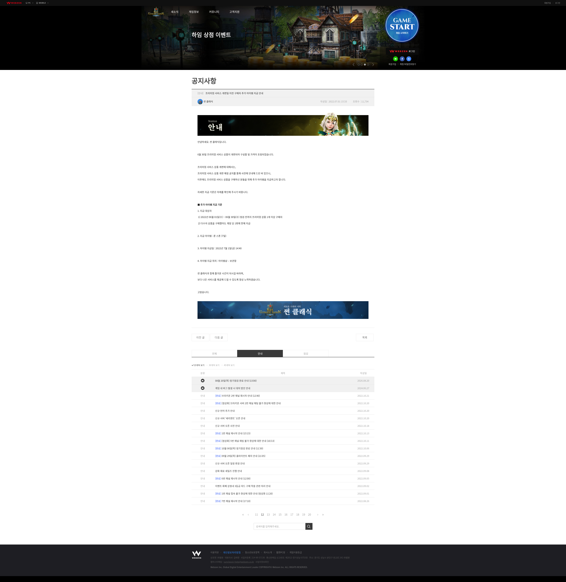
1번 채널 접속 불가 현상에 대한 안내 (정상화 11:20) (244, 493)
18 (297, 514)
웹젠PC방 (280, 552)
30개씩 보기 (214, 365)
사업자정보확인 (262, 561)
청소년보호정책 (252, 552)
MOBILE (42, 3)
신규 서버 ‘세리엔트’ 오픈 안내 (230, 418)
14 (274, 514)
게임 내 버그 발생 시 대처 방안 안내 (232, 388)
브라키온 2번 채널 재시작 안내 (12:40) (237, 395)
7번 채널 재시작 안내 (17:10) (232, 501)
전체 (214, 353)
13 (268, 514)
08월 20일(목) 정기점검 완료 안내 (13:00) (236, 380)
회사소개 (268, 552)
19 (303, 514)
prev (353, 64)
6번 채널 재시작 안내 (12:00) (232, 478)
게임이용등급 (295, 552)
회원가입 (547, 3)
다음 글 (219, 337)
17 (291, 514)
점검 (305, 353)
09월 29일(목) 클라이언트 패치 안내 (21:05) (240, 456)
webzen (14, 3)
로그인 (557, 3)
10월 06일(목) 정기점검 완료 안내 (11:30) (239, 448)
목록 (364, 337)
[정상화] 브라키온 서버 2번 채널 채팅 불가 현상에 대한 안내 (248, 403)
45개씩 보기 (229, 365)
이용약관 (214, 552)
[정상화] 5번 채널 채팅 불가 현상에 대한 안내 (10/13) (244, 441)
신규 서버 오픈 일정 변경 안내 (230, 463)
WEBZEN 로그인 (402, 51)
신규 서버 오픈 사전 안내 (227, 425)
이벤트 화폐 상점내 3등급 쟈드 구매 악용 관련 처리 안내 (242, 486)
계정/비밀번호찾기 (408, 64)
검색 (308, 526)
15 (280, 514)
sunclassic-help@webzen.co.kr (239, 561)
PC (29, 3)
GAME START (402, 25)
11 (256, 514)
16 (285, 514)
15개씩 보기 (199, 365)
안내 (260, 353)
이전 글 (200, 337)
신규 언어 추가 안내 (225, 410)
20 (309, 514)
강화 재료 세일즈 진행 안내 (228, 471)
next (373, 64)
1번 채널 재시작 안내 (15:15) (232, 433)
